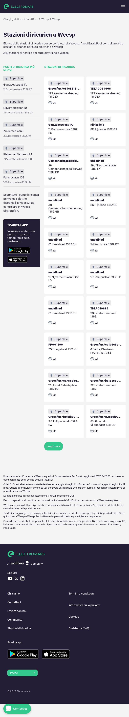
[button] (123, 6)
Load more (53, 446)
